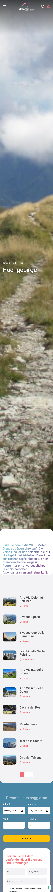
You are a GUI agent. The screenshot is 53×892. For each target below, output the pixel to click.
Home (5, 263)
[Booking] (48, 6)
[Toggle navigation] (4, 6)
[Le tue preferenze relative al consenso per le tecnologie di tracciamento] (48, 887)
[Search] (42, 6)
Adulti (5, 819)
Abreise (32, 804)
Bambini (32, 819)
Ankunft (7, 804)
